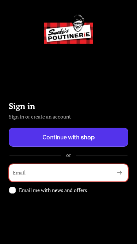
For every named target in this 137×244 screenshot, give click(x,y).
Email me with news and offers (53, 190)
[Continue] (119, 172)
